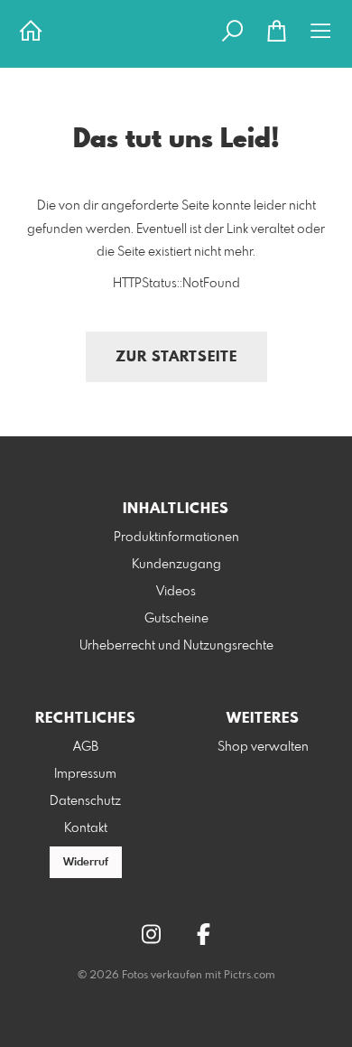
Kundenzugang (176, 564)
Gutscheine (176, 618)
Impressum (85, 774)
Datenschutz (85, 801)
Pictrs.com (249, 975)
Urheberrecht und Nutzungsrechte (176, 646)
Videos (176, 591)
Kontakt (85, 828)
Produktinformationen (176, 537)
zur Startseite (176, 357)
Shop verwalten (263, 747)
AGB (85, 747)
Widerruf (85, 862)
